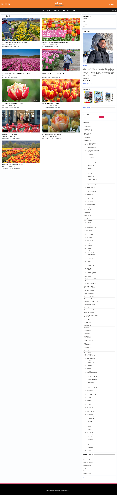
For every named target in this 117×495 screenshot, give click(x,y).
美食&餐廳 (49, 10)
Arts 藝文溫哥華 (87, 129)
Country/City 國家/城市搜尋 (89, 143)
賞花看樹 (88, 450)
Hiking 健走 (89, 432)
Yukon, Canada (90, 201)
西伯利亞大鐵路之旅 (90, 227)
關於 (74, 10)
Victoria (89, 182)
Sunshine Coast (91, 171)
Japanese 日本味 (91, 379)
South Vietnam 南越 (91, 283)
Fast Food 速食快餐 (90, 394)
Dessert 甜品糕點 (90, 390)
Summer (89, 441)
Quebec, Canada (90, 194)
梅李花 (89, 423)
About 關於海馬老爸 (88, 124)
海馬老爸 (85, 65)
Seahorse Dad (5, 44)
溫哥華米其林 (87, 347)
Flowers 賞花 (89, 416)
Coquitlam (90, 154)
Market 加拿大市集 (89, 403)
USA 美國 (87, 248)
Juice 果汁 (89, 365)
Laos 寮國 (87, 215)
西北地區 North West (91, 204)
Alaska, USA (89, 250)
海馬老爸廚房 (86, 336)
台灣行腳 (88, 245)
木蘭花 (89, 421)
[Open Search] (115, 10)
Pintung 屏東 (89, 237)
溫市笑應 (58, 3)
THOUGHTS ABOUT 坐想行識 (90, 315)
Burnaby (89, 151)
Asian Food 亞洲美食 (91, 372)
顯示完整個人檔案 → (87, 83)
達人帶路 (85, 350)
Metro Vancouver (87, 473)
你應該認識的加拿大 (89, 309)
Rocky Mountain (91, 147)
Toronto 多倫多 (91, 191)
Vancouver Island (91, 179)
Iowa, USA (89, 261)
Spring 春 (16, 39)
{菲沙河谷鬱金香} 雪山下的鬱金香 (50, 103)
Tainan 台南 (89, 240)
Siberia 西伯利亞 (90, 225)
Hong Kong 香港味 (91, 376)
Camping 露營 (89, 411)
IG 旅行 (85, 24)
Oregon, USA (89, 268)
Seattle (44, 69)
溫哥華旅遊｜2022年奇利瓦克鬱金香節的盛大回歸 (55, 42)
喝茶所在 (88, 368)
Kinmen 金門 (89, 234)
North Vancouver (91, 162)
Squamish (90, 168)
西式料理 (88, 400)
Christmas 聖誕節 (88, 290)
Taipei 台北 (89, 243)
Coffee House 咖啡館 (91, 358)
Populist (86, 468)
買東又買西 (89, 404)
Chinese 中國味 (91, 374)
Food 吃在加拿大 (88, 371)
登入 (84, 477)
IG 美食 (85, 21)
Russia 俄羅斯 (88, 220)
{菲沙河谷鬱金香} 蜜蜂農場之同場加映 (52, 134)
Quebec (89, 198)
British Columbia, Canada (8, 39)
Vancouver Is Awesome (89, 457)
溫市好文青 (87, 130)
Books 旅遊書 (86, 133)
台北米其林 (87, 344)
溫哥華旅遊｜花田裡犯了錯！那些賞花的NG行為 (14, 42)
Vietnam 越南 (88, 276)
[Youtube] (9, 4)
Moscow (88, 222)
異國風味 (88, 397)
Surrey (89, 173)
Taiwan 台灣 (87, 230)
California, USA (90, 252)
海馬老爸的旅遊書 (66, 10)
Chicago (89, 258)
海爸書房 (87, 327)
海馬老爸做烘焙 (88, 337)
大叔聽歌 (87, 316)
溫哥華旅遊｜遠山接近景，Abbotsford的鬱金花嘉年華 (16, 73)
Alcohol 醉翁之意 (90, 355)
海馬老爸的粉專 (86, 107)
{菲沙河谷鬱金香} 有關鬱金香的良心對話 (12, 165)
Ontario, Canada (90, 187)
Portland (89, 269)
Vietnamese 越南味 (92, 387)
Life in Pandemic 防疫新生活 (90, 301)
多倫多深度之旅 (88, 134)
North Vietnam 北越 (90, 280)
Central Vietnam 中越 (91, 278)
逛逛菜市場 (89, 407)
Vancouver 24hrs (87, 470)
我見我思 (87, 319)
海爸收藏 (87, 325)
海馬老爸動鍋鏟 (88, 340)
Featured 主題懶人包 (88, 286)
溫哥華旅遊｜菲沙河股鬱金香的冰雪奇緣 (12, 103)
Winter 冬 (90, 447)
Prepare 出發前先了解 (88, 312)
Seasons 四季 (89, 434)
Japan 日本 (87, 209)
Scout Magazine (87, 465)
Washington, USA (90, 272)
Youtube (86, 26)
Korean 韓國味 (91, 382)
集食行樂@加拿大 (87, 352)
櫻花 (89, 429)
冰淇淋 (89, 392)
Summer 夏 (90, 444)
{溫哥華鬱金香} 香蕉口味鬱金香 (10, 134)
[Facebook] (2, 4)
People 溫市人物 (88, 307)
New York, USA (90, 263)
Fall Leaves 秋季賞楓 (89, 296)
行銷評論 (87, 333)
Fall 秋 (89, 436)
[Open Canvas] (2, 10)
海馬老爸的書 (87, 126)
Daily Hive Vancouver (88, 462)
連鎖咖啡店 (90, 362)
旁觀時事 (87, 322)
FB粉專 (85, 18)
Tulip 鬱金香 (6, 69)
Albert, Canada (90, 146)
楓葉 (89, 426)
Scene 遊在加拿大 (88, 410)
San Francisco (91, 254)
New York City (91, 265)
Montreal (90, 196)
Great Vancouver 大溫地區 (93, 160)
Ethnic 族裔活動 (90, 414)
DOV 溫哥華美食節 (89, 293)
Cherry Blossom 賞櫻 (89, 287)
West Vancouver (91, 184)
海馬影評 (87, 330)
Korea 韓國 (87, 212)
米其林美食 (86, 343)
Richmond (90, 165)
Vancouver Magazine (88, 459)
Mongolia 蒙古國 (88, 218)
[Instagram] (6, 4)
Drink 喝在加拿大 (88, 354)
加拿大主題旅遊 (57, 10)
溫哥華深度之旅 (88, 137)
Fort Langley (90, 157)
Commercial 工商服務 (88, 140)
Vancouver (90, 176)
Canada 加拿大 (88, 144)
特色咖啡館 (90, 360)
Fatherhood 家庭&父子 (89, 298)
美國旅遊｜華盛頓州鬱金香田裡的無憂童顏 (53, 73)
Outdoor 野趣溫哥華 (89, 304)
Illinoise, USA (89, 257)
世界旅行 (43, 10)
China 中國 (87, 207)
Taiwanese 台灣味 (91, 385)
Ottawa (89, 189)
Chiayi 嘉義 (89, 232)
